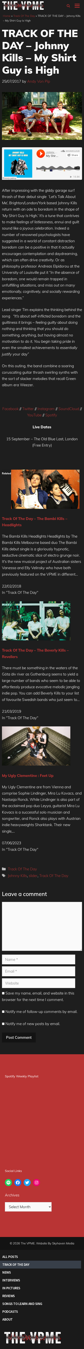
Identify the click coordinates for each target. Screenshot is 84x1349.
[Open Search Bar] (68, 6)
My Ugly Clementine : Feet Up (28, 775)
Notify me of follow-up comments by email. (41, 1011)
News (6, 1272)
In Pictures (11, 1288)
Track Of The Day (24, 16)
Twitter (28, 408)
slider (33, 875)
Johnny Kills (17, 875)
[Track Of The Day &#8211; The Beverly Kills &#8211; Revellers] (36, 639)
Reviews (8, 1296)
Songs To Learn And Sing (22, 1303)
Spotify (51, 415)
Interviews (11, 1280)
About (7, 1319)
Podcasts (10, 1311)
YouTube (34, 415)
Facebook (10, 408)
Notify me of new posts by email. (32, 1023)
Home (7, 16)
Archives (12, 1195)
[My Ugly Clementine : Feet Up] (36, 764)
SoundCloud (68, 408)
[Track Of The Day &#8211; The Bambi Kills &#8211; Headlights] (45, 507)
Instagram (46, 408)
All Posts (10, 1256)
